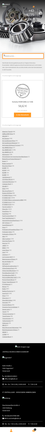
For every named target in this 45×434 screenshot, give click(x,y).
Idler (3, 236)
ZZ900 (4, 334)
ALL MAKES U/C (6, 152)
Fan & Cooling (6, 207)
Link (3, 252)
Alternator (5, 154)
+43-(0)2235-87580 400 (11, 416)
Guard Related (6, 225)
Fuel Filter (5, 214)
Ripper (4, 286)
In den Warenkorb (22, 115)
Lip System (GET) (7, 257)
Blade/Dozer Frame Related (11, 159)
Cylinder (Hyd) (6, 184)
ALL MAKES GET (7, 150)
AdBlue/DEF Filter (7, 134)
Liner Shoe (5, 250)
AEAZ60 (4, 136)
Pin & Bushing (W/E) (8, 275)
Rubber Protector (7, 291)
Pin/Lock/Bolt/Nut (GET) (9, 277)
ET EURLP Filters (7, 195)
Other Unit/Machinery (9, 270)
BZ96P (4, 175)
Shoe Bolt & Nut (7, 300)
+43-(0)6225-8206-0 (29, 14)
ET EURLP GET (6, 198)
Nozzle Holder (6, 261)
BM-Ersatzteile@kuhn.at (12, 418)
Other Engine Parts (8, 268)
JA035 (4, 245)
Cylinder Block (6, 337)
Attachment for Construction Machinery (15, 156)
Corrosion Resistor (8, 182)
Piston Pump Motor (8, 280)
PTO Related (6, 284)
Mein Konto (11, 430)
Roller (4, 289)
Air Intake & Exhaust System (11, 145)
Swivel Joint (6, 309)
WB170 (4, 325)
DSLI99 (4, 186)
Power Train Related (8, 282)
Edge (3, 188)
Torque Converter (7, 314)
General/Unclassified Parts (10, 220)
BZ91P (4, 170)
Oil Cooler (5, 264)
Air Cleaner (5, 138)
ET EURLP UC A (6, 202)
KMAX (4, 248)
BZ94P (4, 172)
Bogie (4, 161)
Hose (4, 227)
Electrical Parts (7, 191)
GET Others (6, 223)
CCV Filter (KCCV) (7, 179)
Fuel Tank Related (8, 218)
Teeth (4, 312)
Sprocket (5, 302)
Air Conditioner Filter (8, 141)
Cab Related (6, 177)
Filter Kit (5, 209)
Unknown (5, 323)
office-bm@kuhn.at (10, 379)
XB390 (4, 332)
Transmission (6, 318)
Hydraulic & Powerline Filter (11, 229)
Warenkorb (30, 428)
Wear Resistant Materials (10, 327)
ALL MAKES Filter (7, 147)
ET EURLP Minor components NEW (12, 200)
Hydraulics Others (8, 234)
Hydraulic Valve (7, 232)
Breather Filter (7, 166)
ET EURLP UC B (6, 204)
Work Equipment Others (9, 330)
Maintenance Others (8, 259)
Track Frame (6, 316)
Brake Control (6, 163)
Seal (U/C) (5, 293)
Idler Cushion (6, 239)
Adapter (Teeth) (7, 131)
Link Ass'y (5, 254)
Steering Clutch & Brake (9, 307)
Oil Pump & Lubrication (9, 266)
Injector (4, 243)
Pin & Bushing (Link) (8, 273)
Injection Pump (7, 241)
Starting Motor (7, 305)
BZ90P (4, 168)
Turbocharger (6, 321)
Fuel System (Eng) (8, 216)
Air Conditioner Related (9, 143)
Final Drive (5, 211)
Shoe (4, 296)
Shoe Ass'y (5, 298)
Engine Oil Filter (7, 193)
